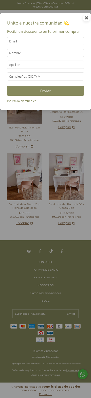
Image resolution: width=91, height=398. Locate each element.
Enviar (45, 90)
